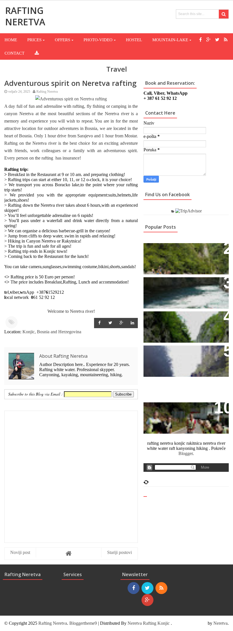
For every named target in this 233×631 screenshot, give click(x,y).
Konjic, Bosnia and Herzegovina (51, 331)
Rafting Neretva (52, 623)
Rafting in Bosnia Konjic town (182, 284)
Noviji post (20, 552)
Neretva (220, 623)
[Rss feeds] (225, 39)
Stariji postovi (119, 552)
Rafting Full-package (171, 250)
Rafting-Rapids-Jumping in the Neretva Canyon (182, 356)
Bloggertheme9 (83, 623)
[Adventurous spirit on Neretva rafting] (71, 98)
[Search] (223, 14)
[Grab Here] (36, 53)
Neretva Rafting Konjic (149, 623)
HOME (11, 40)
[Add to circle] (208, 39)
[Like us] (200, 39)
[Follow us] (217, 39)
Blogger (185, 453)
